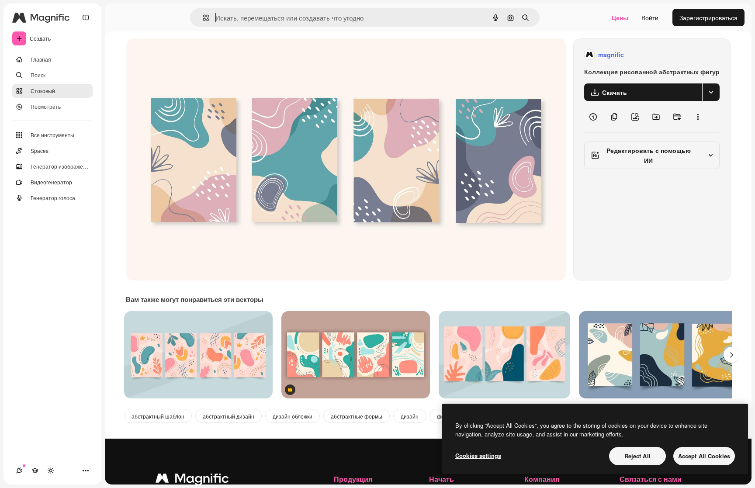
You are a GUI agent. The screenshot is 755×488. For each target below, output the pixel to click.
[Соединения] (19, 471)
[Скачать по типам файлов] (711, 92)
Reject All (637, 456)
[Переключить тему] (51, 471)
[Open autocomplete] (202, 17)
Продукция (353, 479)
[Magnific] (192, 480)
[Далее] (731, 354)
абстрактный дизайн (228, 416)
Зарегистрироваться (708, 17)
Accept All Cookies (704, 456)
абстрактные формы (356, 416)
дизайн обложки (292, 416)
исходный (184, 54)
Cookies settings (478, 455)
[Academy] (35, 471)
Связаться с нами (651, 479)
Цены (620, 17)
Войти (649, 17)
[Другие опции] (698, 116)
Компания (541, 479)
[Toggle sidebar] (86, 17)
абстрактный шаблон (158, 416)
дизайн (410, 416)
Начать (441, 479)
